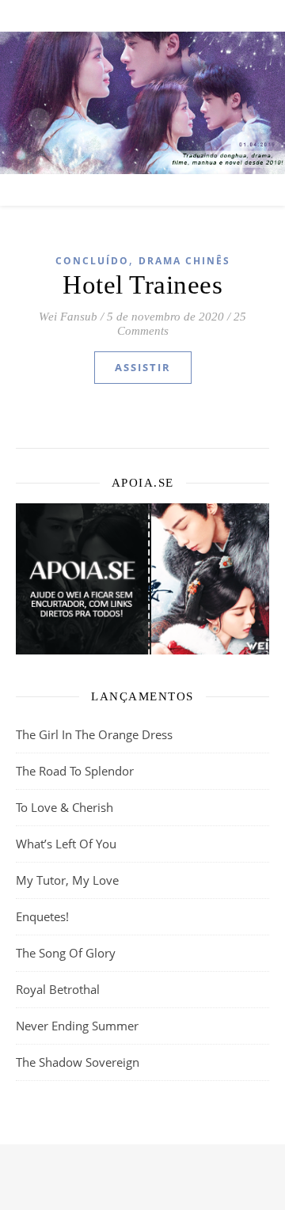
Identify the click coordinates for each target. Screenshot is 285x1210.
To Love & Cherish (64, 807)
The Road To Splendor (75, 771)
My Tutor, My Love (67, 880)
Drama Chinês (184, 260)
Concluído (92, 260)
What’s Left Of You (66, 844)
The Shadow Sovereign (77, 1062)
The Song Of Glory (66, 953)
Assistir (143, 367)
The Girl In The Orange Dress (94, 734)
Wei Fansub (68, 316)
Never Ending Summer (77, 1026)
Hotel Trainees (142, 285)
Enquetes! (42, 916)
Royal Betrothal (58, 989)
